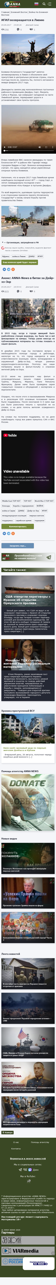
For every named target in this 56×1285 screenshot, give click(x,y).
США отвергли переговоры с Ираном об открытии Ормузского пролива (26, 600)
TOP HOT (28, 501)
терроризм (39, 520)
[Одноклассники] (13, 269)
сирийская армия (23, 520)
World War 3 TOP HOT (44, 501)
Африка (5, 256)
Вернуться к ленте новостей (28, 1158)
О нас (16, 1142)
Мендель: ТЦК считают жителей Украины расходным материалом (26, 663)
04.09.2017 (11, 25)
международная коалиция (14, 515)
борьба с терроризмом (23, 506)
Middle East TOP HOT (11, 501)
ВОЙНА (40, 506)
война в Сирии (8, 511)
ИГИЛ (40, 256)
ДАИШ (32, 256)
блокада (6, 506)
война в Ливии (18, 256)
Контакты (16, 1148)
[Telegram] (8, 269)
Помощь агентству (40, 1142)
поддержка (7, 520)
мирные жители (36, 515)
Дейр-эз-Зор (33, 511)
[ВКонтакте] (4, 269)
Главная (5, 12)
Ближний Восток (19, 12)
